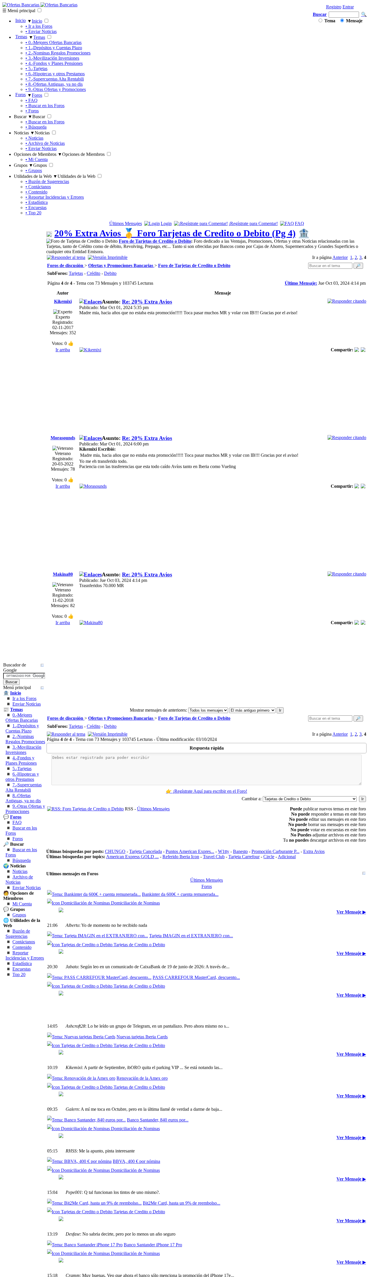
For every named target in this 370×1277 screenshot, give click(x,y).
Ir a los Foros (24, 615)
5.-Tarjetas (22, 685)
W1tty (223, 851)
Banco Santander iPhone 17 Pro (153, 1119)
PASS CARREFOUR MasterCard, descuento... (196, 950)
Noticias (19, 788)
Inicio (20, 20)
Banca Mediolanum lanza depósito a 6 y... (180, 1147)
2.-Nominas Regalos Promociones (25, 656)
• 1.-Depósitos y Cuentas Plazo (53, 47)
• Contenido (36, 191)
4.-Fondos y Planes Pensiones (21, 678)
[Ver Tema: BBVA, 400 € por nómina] (79, 1063)
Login (166, 223)
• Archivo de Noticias (45, 143)
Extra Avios (314, 851)
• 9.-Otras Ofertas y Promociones (55, 89)
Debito (110, 273)
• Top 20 (33, 212)
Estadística (22, 880)
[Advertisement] (200, 393)
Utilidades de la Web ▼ (36, 176)
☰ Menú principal (18, 10)
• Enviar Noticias (41, 31)
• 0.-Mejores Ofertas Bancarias (53, 42)
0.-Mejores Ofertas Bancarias (21, 635)
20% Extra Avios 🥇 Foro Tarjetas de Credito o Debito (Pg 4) (175, 233)
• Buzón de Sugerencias (47, 181)
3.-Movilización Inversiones (23, 667)
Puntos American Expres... (190, 851)
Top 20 (18, 891)
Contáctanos (23, 858)
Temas (21, 36)
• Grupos (33, 170)
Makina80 (63, 574)
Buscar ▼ (23, 116)
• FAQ (31, 100)
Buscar (320, 14)
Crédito (93, 273)
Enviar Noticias (26, 621)
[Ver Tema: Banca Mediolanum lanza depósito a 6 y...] (93, 1147)
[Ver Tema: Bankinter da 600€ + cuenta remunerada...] (94, 894)
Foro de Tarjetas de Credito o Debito (155, 241)
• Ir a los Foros (38, 26)
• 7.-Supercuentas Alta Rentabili (54, 78)
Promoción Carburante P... (275, 851)
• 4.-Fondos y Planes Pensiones (54, 63)
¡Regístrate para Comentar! (253, 223)
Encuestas (21, 886)
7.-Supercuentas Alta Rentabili (23, 704)
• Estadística (36, 202)
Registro (333, 6)
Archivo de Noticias (19, 797)
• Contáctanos (38, 186)
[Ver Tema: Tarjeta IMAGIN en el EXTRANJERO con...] (97, 922)
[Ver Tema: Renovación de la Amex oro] (81, 1006)
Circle (268, 856)
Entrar (348, 6)
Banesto (240, 851)
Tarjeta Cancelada (145, 851)
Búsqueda (21, 777)
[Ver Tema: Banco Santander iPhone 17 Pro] (85, 1119)
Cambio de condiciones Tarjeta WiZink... (177, 1176)
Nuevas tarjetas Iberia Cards (142, 978)
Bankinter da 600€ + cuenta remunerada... (180, 894)
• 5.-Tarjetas (36, 68)
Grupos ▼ (23, 165)
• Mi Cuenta (36, 159)
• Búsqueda (36, 127)
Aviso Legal (290, 1256)
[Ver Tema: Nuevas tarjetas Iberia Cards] (81, 978)
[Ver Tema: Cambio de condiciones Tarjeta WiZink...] (93, 1176)
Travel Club (214, 856)
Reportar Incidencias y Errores (24, 872)
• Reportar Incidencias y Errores (54, 197)
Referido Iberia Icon (180, 856)
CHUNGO (115, 851)
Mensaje (353, 20)
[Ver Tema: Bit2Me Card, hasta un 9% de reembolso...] (94, 1091)
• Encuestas (36, 207)
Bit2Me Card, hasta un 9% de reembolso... (181, 1091)
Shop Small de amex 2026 (137, 1205)
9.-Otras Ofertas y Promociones (25, 726)
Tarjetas (76, 273)
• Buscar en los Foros (44, 105)
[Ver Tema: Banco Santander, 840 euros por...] (86, 1035)
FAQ (17, 739)
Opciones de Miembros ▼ (38, 154)
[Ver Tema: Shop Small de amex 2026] (79, 1205)
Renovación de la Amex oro (142, 1006)
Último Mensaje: (301, 283)
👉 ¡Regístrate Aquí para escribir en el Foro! (206, 791)
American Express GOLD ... (132, 856)
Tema (329, 20)
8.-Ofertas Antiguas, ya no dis (23, 715)
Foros (20, 94)
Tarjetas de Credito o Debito (138, 931)
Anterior (340, 257)
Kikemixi (63, 301)
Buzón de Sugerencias (17, 851)
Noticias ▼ (24, 132)
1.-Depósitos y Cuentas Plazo (22, 645)
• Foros (32, 110)
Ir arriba (63, 349)
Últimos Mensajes (125, 223)
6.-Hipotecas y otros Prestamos (22, 694)
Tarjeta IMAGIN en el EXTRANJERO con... (191, 922)
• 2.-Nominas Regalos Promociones (57, 52)
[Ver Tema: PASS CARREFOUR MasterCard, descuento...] (99, 950)
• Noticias (34, 138)
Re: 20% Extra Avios (147, 302)
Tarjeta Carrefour (244, 856)
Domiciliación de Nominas (135, 902)
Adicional (287, 856)
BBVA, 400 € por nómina (136, 1063)
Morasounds (63, 437)
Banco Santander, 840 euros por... (157, 1035)
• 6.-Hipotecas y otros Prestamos (55, 73)
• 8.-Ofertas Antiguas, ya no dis (54, 84)
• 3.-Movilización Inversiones (52, 58)
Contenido (22, 864)
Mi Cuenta (22, 821)
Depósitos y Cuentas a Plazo (139, 1156)
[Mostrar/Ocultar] (42, 582)
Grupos (19, 832)
